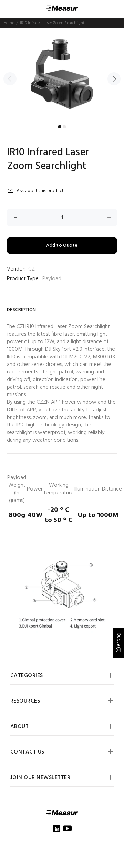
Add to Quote (62, 246)
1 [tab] (59, 126)
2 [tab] (64, 126)
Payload (51, 278)
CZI (32, 269)
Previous (10, 78)
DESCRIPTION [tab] (21, 310)
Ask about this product (40, 191)
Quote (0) (119, 643)
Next (114, 78)
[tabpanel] (62, 74)
